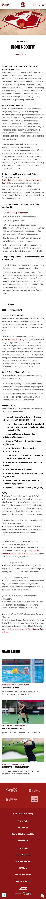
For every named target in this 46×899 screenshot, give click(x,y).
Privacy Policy (24, 821)
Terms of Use (23, 827)
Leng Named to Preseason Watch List (15, 767)
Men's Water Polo (9, 685)
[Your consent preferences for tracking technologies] (4, 895)
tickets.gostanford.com (19, 213)
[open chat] (42, 895)
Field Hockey (7, 726)
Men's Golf (6, 765)
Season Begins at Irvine (10, 688)
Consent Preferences (23, 855)
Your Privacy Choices (23, 875)
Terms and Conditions (23, 861)
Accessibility (23, 840)
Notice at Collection (23, 881)
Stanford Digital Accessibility (23, 834)
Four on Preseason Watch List (13, 729)
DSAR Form (23, 868)
